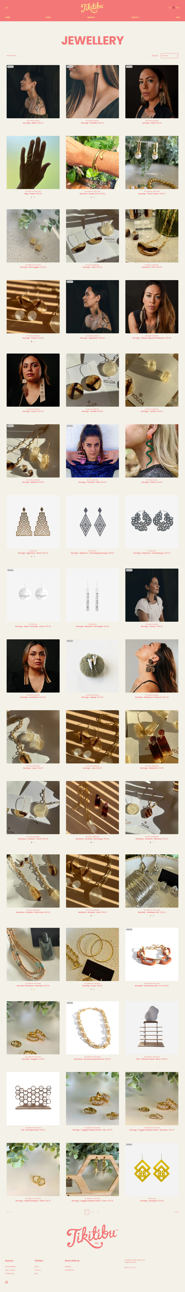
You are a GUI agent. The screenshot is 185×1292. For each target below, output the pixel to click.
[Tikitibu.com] (92, 7)
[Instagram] (6, 1282)
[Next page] (176, 1212)
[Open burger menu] (6, 7)
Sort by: (155, 56)
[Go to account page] (173, 8)
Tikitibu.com (141, 1260)
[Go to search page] (170, 7)
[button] (170, 7)
